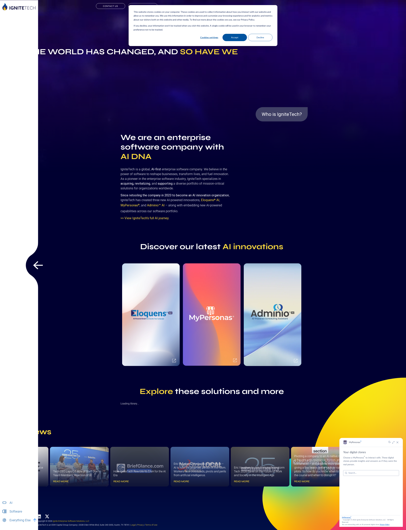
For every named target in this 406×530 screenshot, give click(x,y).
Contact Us (110, 6)
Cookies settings (209, 37)
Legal (133, 525)
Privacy (140, 525)
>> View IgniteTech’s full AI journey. (145, 218)
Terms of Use (151, 525)
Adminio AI (156, 205)
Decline (260, 37)
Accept (234, 37)
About (12, 523)
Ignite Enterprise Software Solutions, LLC (71, 521)
